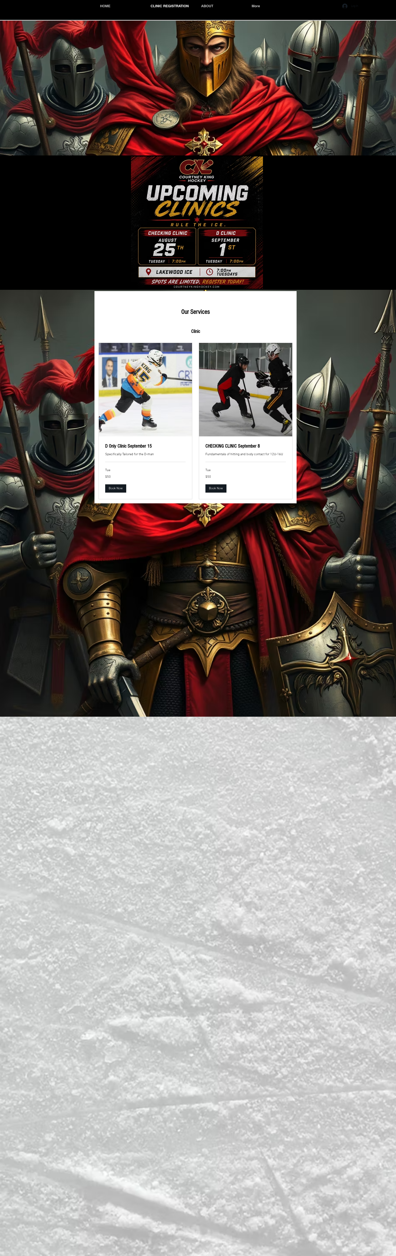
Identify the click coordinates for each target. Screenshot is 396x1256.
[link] (145, 446)
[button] (115, 488)
